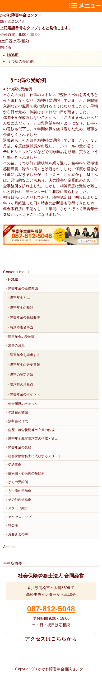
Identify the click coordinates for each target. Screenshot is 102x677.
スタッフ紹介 (18, 508)
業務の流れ (16, 345)
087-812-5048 (12, 21)
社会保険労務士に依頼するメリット (34, 456)
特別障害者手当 (21, 327)
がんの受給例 (18, 482)
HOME (13, 279)
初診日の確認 (18, 412)
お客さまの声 (18, 534)
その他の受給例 (19, 499)
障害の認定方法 (21, 374)
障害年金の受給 (19, 447)
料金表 (13, 525)
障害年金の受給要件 (25, 317)
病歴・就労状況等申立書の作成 (31, 430)
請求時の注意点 (21, 384)
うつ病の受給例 (19, 491)
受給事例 (14, 464)
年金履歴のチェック (23, 404)
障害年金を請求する (25, 355)
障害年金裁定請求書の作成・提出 (33, 438)
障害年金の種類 (21, 307)
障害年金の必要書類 (25, 364)
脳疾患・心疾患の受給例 (26, 473)
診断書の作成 (18, 421)
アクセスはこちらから (51, 638)
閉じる (5, 47)
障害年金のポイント (25, 394)
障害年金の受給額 (21, 337)
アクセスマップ (19, 517)
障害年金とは (20, 297)
